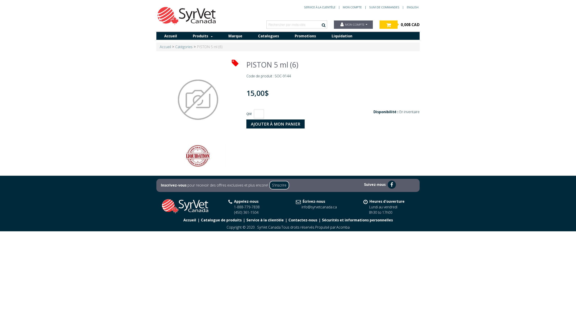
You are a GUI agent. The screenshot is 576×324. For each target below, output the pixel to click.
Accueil (170, 36)
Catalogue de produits (221, 220)
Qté (249, 114)
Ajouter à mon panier (275, 124)
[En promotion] (235, 62)
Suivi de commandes (384, 7)
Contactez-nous (302, 220)
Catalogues (268, 36)
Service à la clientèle (319, 7)
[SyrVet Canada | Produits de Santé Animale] (186, 16)
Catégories (184, 46)
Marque (235, 36)
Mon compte (352, 7)
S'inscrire (279, 185)
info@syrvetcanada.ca (319, 207)
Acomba (343, 227)
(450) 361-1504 (246, 212)
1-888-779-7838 (247, 207)
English (412, 7)
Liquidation (342, 36)
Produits (200, 36)
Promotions (305, 36)
